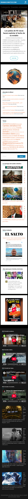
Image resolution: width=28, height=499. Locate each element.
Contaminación (6, 128)
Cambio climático (10, 126)
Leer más (14, 58)
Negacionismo (9, 143)
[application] (14, 340)
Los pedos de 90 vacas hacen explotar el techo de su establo (14, 33)
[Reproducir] (4, 345)
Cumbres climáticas (12, 130)
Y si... (16, 149)
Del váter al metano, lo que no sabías (10, 95)
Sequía (20, 145)
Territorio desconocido (9, 149)
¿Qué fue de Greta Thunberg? (9, 110)
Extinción (10, 136)
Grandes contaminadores (17, 137)
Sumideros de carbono (16, 147)
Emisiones (17, 132)
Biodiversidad (19, 124)
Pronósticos (10, 145)
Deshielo (6, 132)
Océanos (18, 143)
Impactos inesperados (13, 141)
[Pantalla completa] (25, 345)
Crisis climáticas (12, 128)
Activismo (6, 124)
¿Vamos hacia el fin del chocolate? (10, 106)
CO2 (19, 126)
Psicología (16, 145)
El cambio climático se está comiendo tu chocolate (13, 99)
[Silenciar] (22, 345)
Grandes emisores (7, 139)
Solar (8, 147)
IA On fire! (13, 139)
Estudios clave (9, 134)
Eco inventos (12, 132)
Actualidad (12, 124)
